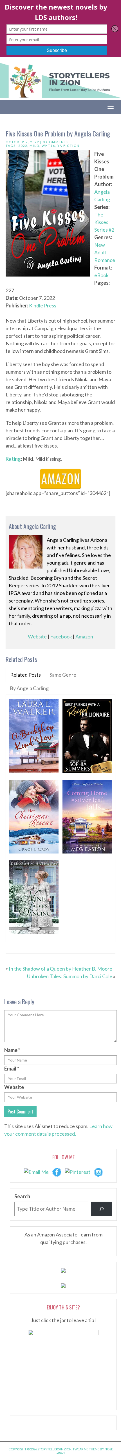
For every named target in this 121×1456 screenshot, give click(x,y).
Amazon (84, 636)
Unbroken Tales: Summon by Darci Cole (69, 976)
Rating (13, 459)
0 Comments (56, 142)
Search (22, 1196)
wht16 (48, 145)
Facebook (61, 636)
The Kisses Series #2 (104, 222)
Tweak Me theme (86, 1449)
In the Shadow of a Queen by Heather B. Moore (60, 969)
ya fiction (68, 145)
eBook (101, 275)
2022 (22, 145)
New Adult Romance (104, 252)
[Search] (101, 1209)
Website (37, 636)
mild (34, 145)
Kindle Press (42, 305)
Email (11, 1068)
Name (12, 1050)
